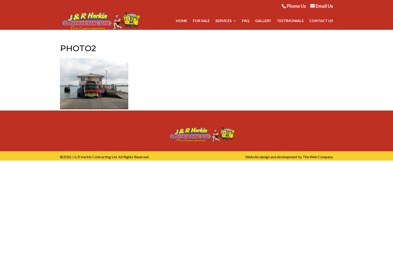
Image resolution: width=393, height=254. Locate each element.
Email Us (324, 6)
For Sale (201, 21)
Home (181, 21)
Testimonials (290, 21)
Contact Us (321, 21)
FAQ (245, 21)
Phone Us (296, 6)
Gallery (263, 21)
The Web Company (318, 157)
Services (223, 21)
